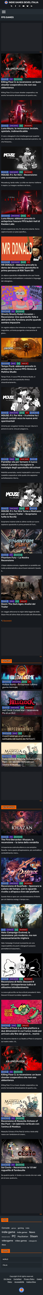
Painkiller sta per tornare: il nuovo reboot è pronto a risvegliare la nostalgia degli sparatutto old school (20, 465)
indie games (22, 1232)
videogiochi (33, 1241)
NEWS (23, 215)
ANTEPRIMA (5, 215)
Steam (34, 1236)
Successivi (8, 621)
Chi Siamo (7, 1279)
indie (27, 1228)
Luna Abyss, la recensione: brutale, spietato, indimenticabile (19, 130)
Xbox (4, 1245)
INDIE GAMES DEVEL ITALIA (23, 2)
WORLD (5, 1259)
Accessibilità (19, 1282)
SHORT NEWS (34, 412)
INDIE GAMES (14, 125)
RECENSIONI (18, 79)
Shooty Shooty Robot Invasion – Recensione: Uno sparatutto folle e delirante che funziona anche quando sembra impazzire (21, 318)
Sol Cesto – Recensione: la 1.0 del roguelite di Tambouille (18, 1169)
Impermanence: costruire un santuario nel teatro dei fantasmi (18, 737)
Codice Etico (31, 1282)
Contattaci (18, 1279)
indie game (8, 1232)
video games (21, 1241)
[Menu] (3, 11)
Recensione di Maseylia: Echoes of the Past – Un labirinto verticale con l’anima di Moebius (21, 762)
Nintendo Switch (6, 1236)
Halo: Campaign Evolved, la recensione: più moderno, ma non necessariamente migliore (19, 935)
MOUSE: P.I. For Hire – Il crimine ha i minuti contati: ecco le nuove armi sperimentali (20, 418)
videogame (7, 1240)
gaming (21, 1228)
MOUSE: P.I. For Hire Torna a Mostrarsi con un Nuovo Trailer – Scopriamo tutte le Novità (21, 514)
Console (6, 1228)
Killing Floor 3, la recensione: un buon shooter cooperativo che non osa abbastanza (21, 85)
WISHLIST (24, 363)
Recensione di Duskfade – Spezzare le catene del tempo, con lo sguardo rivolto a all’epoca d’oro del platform (21, 889)
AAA (3, 929)
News (32, 1232)
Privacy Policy (29, 1279)
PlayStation (23, 1236)
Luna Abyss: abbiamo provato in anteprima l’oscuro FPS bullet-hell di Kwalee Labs (20, 221)
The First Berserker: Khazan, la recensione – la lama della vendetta (20, 841)
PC (11, 79)
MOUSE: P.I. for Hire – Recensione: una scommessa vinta (19, 176)
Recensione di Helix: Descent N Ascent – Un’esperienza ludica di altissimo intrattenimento (18, 984)
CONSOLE (5, 79)
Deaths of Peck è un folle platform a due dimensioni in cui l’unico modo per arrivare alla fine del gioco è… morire (21, 1031)
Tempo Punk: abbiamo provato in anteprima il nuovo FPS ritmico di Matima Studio (18, 369)
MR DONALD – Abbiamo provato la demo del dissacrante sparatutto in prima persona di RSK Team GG (19, 267)
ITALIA (5, 1265)
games (14, 1228)
